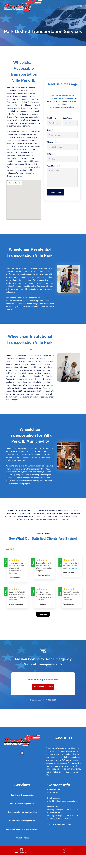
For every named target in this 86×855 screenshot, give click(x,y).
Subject (50, 154)
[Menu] (81, 5)
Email (49, 130)
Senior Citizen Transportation (22, 820)
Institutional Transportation (22, 803)
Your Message (53, 166)
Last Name (67, 118)
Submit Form (56, 192)
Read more (13, 573)
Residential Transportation (22, 795)
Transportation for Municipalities (22, 812)
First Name (51, 118)
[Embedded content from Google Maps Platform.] (23, 200)
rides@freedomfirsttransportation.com (52, 519)
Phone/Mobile (52, 142)
